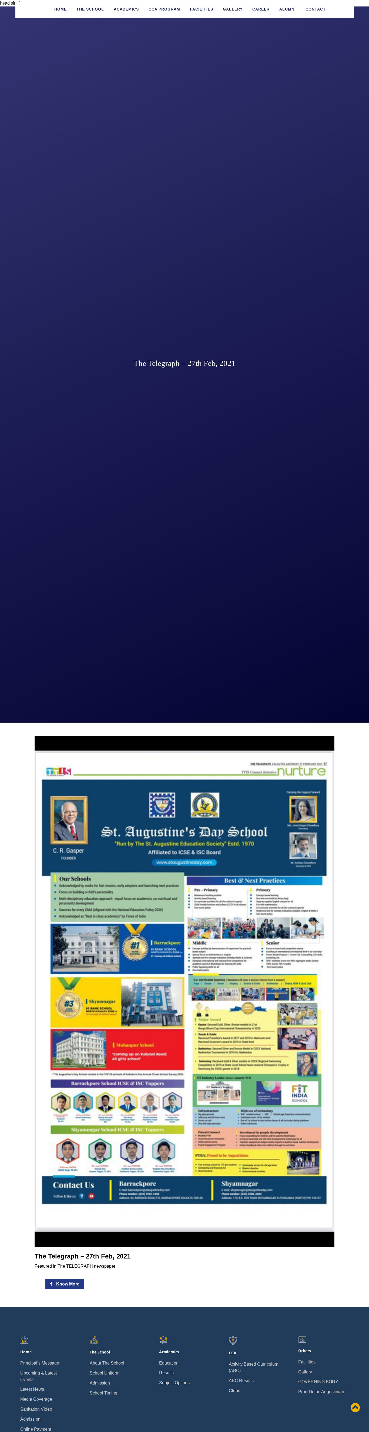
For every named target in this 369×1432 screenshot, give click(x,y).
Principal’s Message (39, 1363)
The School (90, 9)
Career (261, 9)
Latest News (32, 1389)
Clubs (234, 1390)
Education (169, 1363)
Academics (126, 9)
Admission (30, 1419)
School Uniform (104, 1373)
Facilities (201, 9)
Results (166, 1372)
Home (60, 9)
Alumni (287, 9)
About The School (107, 1363)
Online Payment (35, 1429)
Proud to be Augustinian (321, 1391)
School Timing (103, 1393)
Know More (67, 1284)
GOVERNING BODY (318, 1381)
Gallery (233, 9)
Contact (316, 9)
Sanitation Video (36, 1409)
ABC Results (241, 1380)
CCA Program (164, 9)
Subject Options (174, 1382)
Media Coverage (36, 1399)
